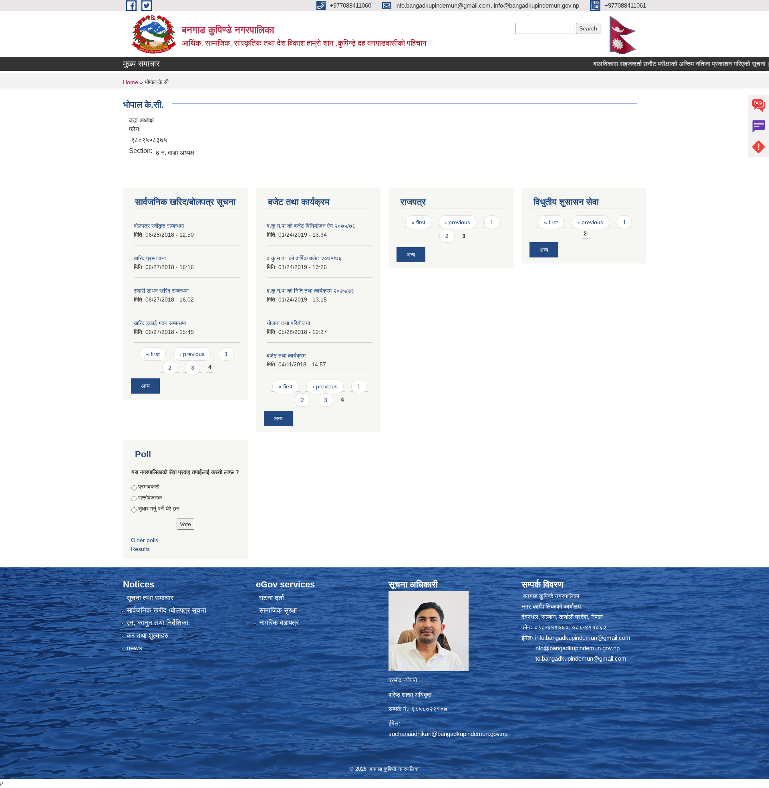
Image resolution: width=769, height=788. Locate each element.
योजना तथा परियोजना (288, 323)
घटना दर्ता (271, 598)
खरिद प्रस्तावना (150, 258)
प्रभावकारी (148, 486)
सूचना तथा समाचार (150, 598)
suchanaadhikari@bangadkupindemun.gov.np (448, 733)
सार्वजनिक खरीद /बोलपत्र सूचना (166, 610)
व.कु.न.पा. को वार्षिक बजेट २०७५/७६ (304, 258)
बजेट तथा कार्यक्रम (286, 355)
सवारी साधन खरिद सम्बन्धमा (161, 290)
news (134, 648)
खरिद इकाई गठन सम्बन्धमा (160, 323)
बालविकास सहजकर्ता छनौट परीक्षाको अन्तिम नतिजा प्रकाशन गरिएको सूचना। (655, 63)
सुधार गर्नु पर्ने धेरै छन (158, 508)
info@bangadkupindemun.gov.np (577, 648)
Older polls (144, 540)
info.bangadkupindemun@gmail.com (582, 637)
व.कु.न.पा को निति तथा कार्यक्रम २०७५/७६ (310, 290)
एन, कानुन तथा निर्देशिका (157, 623)
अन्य (145, 386)
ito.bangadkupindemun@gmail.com (580, 658)
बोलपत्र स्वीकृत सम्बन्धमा (159, 226)
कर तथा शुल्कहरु (148, 635)
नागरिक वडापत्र (279, 623)
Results (140, 549)
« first (153, 354)
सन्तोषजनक (150, 498)
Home (130, 82)
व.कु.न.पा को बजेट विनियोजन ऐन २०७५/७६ (311, 226)
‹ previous (192, 354)
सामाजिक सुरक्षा (278, 610)
